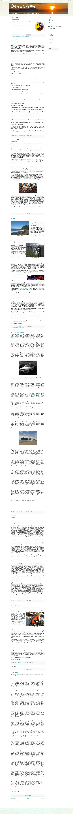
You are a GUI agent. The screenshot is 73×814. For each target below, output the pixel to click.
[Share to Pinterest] (30, 35)
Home (28, 798)
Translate (55, 50)
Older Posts (42, 798)
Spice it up (14, 141)
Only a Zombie (27, 36)
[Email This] (26, 35)
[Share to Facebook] (29, 35)
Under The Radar (15, 606)
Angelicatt (51, 19)
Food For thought (15, 219)
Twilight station (20, 276)
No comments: (23, 135)
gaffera (38, 806)
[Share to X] (28, 35)
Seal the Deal (14, 41)
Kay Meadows (22, 36)
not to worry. (15, 395)
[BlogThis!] (27, 35)
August (51, 35)
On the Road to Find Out (17, 332)
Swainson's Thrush (35, 394)
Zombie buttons (15, 19)
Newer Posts (13, 798)
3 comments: (23, 213)
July (50, 42)
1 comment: (23, 600)
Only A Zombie (23, 6)
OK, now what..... (15, 672)
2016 (50, 34)
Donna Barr (18, 36)
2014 (50, 44)
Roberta (22, 327)
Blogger (45, 806)
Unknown (51, 22)
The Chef (13, 517)
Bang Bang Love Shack (18, 274)
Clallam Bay (15, 36)
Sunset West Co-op (17, 303)
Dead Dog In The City (26, 288)
